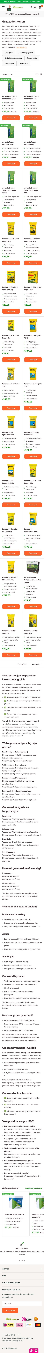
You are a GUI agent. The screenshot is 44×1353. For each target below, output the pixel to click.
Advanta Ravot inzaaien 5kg (30, 143)
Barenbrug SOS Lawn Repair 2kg (32, 288)
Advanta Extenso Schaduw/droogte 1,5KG (9, 190)
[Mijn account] (35, 7)
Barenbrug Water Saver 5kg (8, 632)
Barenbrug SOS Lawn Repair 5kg (10, 240)
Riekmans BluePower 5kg (14, 1214)
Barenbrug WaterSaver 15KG (30, 530)
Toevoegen (11, 118)
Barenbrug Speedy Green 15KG (31, 433)
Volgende (35, 664)
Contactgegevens (17, 1341)
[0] (39, 7)
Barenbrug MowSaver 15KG (10, 385)
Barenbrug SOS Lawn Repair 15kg (32, 482)
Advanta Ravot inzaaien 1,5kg (8, 143)
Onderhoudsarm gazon (13, 58)
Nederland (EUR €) (9, 1335)
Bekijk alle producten (33, 1188)
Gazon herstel (32, 58)
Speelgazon (9, 53)
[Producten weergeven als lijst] (41, 74)
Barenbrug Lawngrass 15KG (33, 337)
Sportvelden (9, 63)
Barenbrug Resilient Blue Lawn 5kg (32, 240)
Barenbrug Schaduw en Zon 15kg (10, 530)
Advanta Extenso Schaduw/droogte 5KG (31, 190)
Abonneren (10, 1310)
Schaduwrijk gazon (26, 53)
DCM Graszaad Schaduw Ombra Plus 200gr (32, 579)
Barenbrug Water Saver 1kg (30, 632)
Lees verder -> (21, 47)
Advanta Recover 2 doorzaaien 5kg (31, 97)
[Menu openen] (3, 7)
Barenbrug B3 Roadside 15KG (8, 482)
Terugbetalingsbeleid (18, 1338)
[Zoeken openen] (31, 7)
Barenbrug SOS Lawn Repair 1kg (10, 337)
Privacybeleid (6, 1338)
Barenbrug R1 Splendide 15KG (8, 433)
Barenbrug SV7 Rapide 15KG (33, 385)
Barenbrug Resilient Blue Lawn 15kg (10, 578)
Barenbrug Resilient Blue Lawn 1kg (10, 288)
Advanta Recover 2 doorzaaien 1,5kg (9, 97)
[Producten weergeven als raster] (37, 74)
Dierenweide (23, 63)
